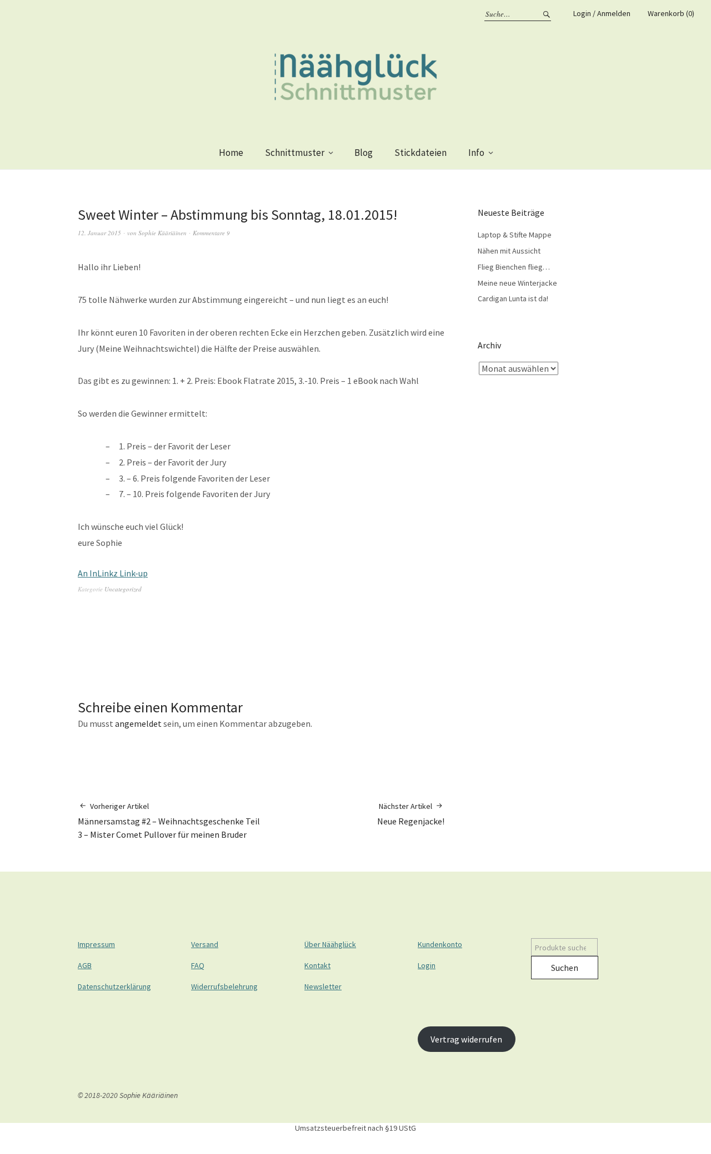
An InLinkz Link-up (113, 573)
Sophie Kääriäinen (162, 233)
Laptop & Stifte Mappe (515, 235)
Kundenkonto (440, 944)
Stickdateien (420, 152)
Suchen (564, 967)
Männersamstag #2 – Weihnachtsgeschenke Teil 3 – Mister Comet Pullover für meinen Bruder (169, 821)
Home (231, 152)
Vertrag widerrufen (466, 1039)
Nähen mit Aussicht (509, 251)
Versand (204, 944)
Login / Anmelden (601, 13)
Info (476, 152)
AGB (85, 965)
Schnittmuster (294, 152)
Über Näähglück (330, 944)
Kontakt (317, 965)
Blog (363, 152)
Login (426, 965)
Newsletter (323, 986)
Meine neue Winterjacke (517, 283)
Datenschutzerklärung (114, 986)
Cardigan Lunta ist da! (513, 298)
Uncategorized (123, 589)
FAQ (197, 965)
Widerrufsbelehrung (224, 986)
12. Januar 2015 (99, 233)
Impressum (96, 944)
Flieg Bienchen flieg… (514, 267)
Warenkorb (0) (671, 13)
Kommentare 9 (211, 233)
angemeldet (138, 723)
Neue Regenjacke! (410, 814)
